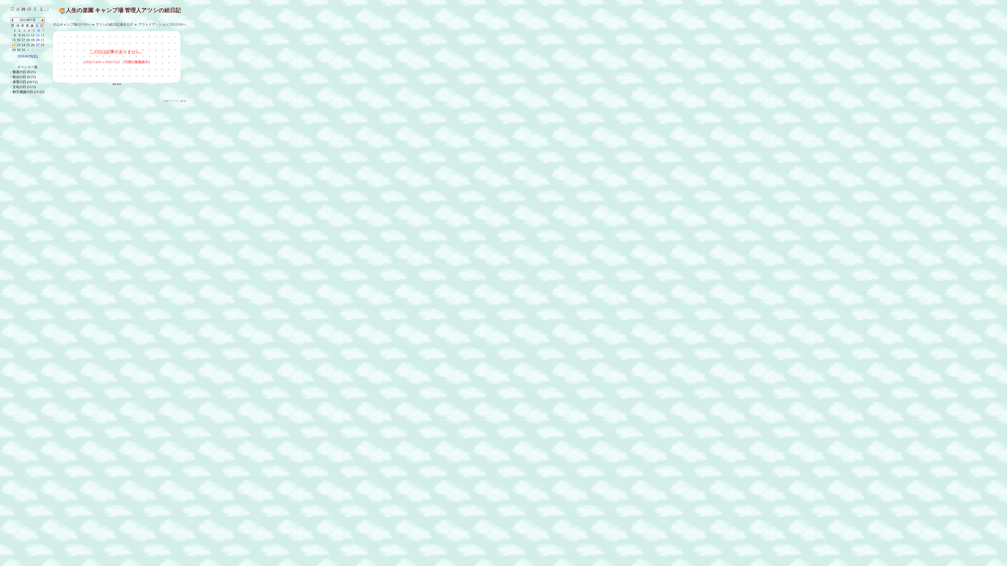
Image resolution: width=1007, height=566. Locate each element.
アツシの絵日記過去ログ (114, 24)
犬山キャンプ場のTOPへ (72, 24)
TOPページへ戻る (174, 101)
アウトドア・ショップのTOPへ (162, 24)
